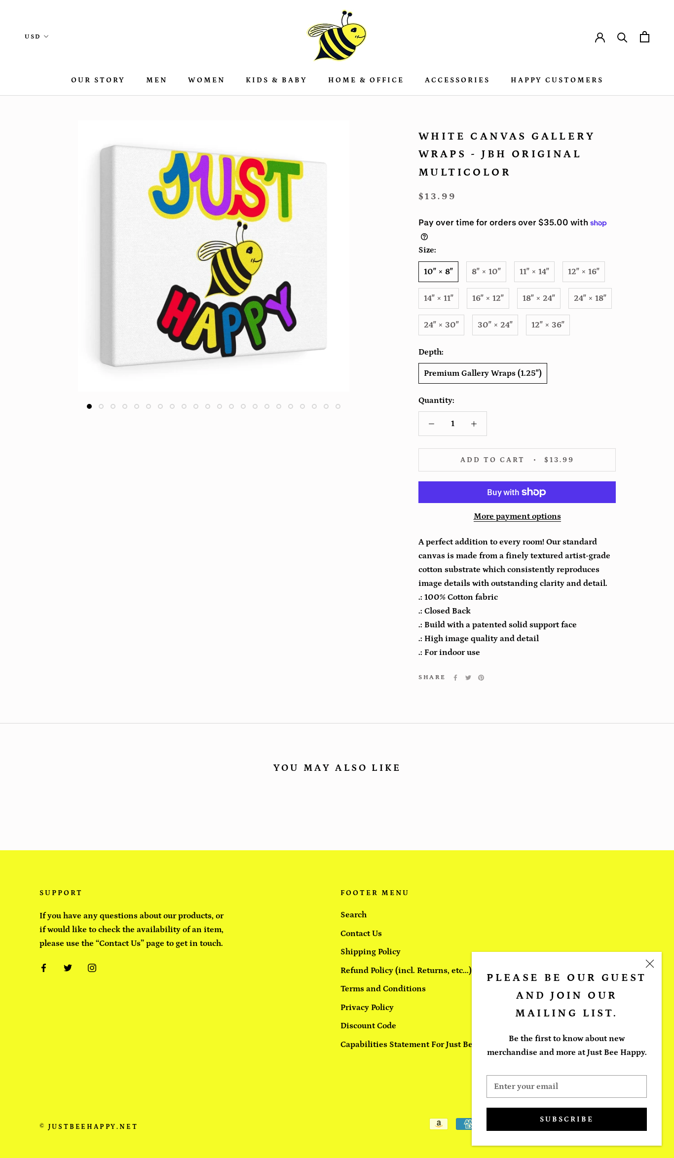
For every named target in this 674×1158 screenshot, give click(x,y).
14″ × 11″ (438, 298)
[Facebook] (455, 678)
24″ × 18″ (590, 298)
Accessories (457, 80)
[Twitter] (468, 678)
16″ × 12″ (488, 298)
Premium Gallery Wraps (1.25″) (483, 373)
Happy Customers (557, 80)
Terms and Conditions (383, 989)
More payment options (517, 516)
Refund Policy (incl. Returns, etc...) (406, 971)
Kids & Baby (276, 80)
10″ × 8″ (438, 272)
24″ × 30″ (441, 325)
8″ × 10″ (486, 272)
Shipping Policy (370, 952)
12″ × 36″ (547, 325)
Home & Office (366, 80)
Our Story (98, 80)
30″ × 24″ (495, 325)
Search (353, 915)
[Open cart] (644, 36)
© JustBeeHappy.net (88, 1127)
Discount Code (368, 1026)
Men (156, 80)
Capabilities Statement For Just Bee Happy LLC (431, 1044)
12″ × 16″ (583, 272)
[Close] (649, 963)
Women (206, 80)
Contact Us (361, 934)
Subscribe (567, 1119)
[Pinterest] (481, 678)
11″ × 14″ (534, 272)
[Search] (622, 37)
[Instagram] (92, 967)
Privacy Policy (367, 1008)
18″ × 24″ (539, 298)
